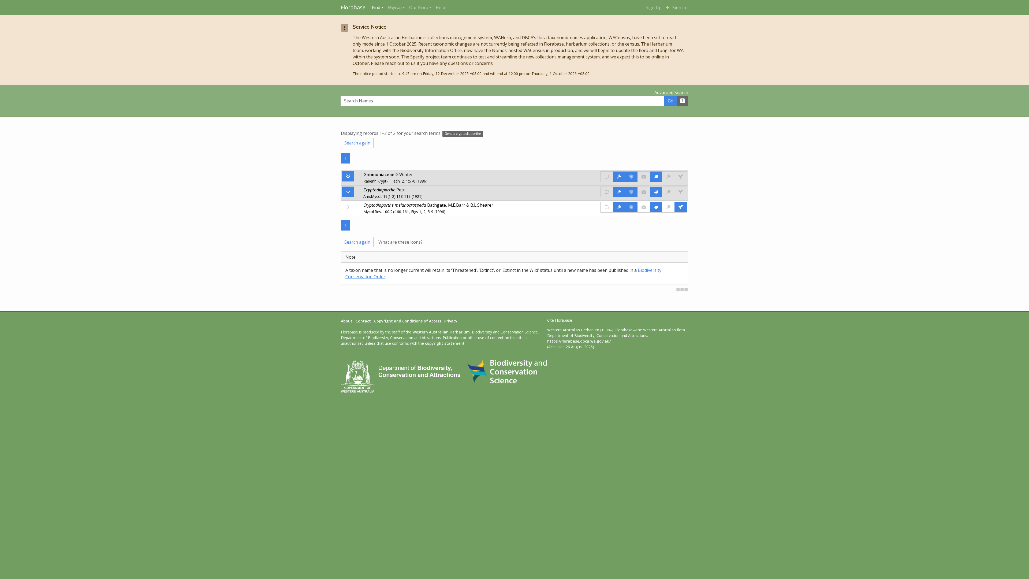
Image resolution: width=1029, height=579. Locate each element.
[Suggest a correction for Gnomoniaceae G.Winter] (619, 177)
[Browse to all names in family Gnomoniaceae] (348, 192)
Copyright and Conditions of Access (407, 321)
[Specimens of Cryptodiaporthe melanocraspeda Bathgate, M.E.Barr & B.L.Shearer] (680, 207)
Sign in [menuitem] (678, 7)
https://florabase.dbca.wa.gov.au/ (579, 341)
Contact (363, 321)
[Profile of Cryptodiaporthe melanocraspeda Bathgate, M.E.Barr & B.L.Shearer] (656, 207)
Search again (357, 143)
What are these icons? (400, 242)
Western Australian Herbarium (441, 332)
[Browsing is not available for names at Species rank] (348, 207)
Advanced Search (671, 92)
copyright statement (445, 343)
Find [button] (376, 7)
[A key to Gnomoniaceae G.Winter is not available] (668, 177)
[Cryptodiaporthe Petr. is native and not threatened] (607, 192)
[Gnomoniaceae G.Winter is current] (631, 177)
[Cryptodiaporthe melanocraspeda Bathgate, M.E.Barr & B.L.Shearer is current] (631, 207)
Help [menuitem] (440, 7)
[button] (396, 7)
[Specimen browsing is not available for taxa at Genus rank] (680, 192)
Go (670, 101)
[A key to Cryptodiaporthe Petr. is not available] (668, 192)
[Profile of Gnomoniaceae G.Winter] (656, 177)
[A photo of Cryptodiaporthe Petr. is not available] (643, 192)
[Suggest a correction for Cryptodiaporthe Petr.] (619, 192)
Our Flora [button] (418, 7)
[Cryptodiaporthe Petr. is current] (631, 192)
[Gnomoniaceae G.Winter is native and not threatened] (607, 177)
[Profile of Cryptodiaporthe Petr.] (656, 192)
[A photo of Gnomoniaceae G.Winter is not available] (643, 177)
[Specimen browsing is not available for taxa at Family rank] (680, 177)
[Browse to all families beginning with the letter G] (348, 176)
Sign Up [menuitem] (654, 7)
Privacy (450, 321)
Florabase (353, 7)
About (346, 321)
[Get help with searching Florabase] (682, 101)
